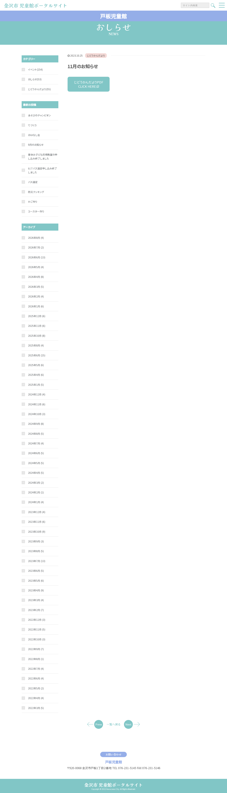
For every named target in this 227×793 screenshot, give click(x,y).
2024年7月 (36, 443)
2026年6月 (36, 257)
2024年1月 (36, 502)
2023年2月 (36, 610)
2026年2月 (36, 296)
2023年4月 (36, 590)
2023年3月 (36, 600)
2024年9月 (36, 424)
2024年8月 (36, 433)
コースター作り (36, 211)
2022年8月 (36, 659)
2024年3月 (36, 482)
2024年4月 (36, 472)
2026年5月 (36, 267)
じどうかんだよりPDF (88, 84)
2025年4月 (36, 375)
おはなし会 (34, 135)
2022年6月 (36, 678)
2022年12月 (36, 619)
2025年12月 (36, 316)
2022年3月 (36, 708)
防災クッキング (36, 192)
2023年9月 (36, 541)
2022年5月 (36, 688)
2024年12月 (36, 394)
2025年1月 (36, 384)
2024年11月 (36, 404)
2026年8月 (36, 237)
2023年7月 (36, 561)
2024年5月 (36, 463)
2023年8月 (36, 551)
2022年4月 (36, 698)
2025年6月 (36, 355)
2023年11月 (36, 521)
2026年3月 (36, 286)
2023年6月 (36, 570)
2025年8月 (36, 345)
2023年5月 (36, 580)
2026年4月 (36, 277)
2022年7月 (36, 668)
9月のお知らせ (35, 144)
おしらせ (32, 79)
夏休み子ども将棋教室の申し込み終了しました (42, 156)
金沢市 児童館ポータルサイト (113, 785)
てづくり (32, 125)
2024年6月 (36, 453)
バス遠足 (33, 182)
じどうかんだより (96, 55)
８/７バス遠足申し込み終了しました (42, 170)
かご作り (32, 201)
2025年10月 (36, 335)
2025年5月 (36, 365)
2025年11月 (36, 326)
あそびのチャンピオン (39, 115)
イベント (32, 69)
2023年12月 (36, 512)
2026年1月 (36, 306)
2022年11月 (36, 629)
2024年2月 (36, 492)
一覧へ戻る (113, 724)
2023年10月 (36, 531)
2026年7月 (36, 247)
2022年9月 (36, 649)
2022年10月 (36, 639)
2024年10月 (36, 414)
